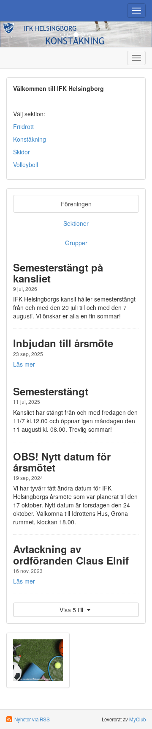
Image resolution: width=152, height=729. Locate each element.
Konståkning (29, 139)
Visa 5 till (72, 610)
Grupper (76, 242)
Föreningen (76, 204)
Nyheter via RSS (32, 719)
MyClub (137, 719)
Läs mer (24, 364)
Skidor (21, 152)
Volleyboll (25, 164)
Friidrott (23, 126)
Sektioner (76, 223)
